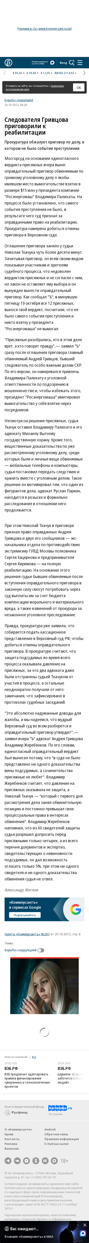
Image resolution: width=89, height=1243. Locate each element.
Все (34, 1057)
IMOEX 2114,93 (64, 73)
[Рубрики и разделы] (79, 62)
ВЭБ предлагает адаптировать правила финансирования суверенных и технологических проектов (27, 1080)
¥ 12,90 (45, 73)
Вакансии (12, 1148)
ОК (79, 87)
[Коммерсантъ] (8, 62)
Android (49, 1129)
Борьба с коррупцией (19, 100)
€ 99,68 (31, 73)
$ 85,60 (17, 73)
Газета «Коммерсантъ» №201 (27, 934)
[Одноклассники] (35, 1160)
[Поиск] (71, 62)
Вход (63, 63)
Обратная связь (56, 1134)
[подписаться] (42, 950)
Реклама (11, 1144)
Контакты (12, 1139)
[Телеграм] (8, 1160)
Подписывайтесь (25, 915)
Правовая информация (61, 1139)
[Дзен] (26, 1160)
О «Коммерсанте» (18, 1129)
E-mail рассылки (56, 1144)
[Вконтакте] (17, 1160)
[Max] (54, 1160)
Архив (9, 1134)
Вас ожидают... (24, 1228)
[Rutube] (45, 1160)
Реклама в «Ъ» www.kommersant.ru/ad (44, 28)
